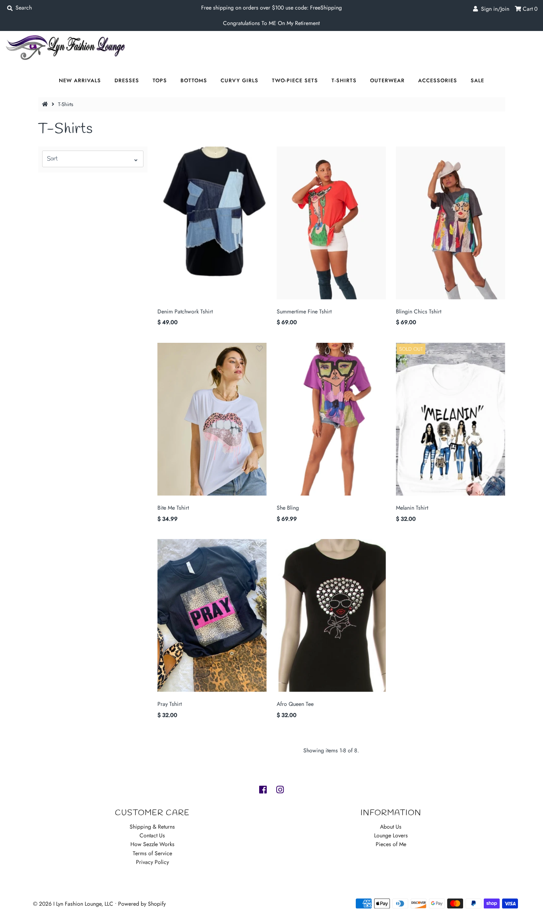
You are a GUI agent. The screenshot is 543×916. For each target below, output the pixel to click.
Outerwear (387, 80)
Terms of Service (152, 853)
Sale (477, 80)
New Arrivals (80, 80)
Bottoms (193, 80)
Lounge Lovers (391, 835)
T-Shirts (344, 80)
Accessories (437, 80)
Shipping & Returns (152, 827)
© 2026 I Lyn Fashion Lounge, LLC (73, 904)
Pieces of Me (391, 844)
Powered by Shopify (142, 904)
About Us (390, 827)
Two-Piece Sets (295, 80)
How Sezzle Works (152, 844)
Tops (160, 80)
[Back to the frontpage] (46, 104)
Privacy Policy (152, 862)
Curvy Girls (239, 80)
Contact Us (152, 835)
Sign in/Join (493, 9)
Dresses (126, 80)
